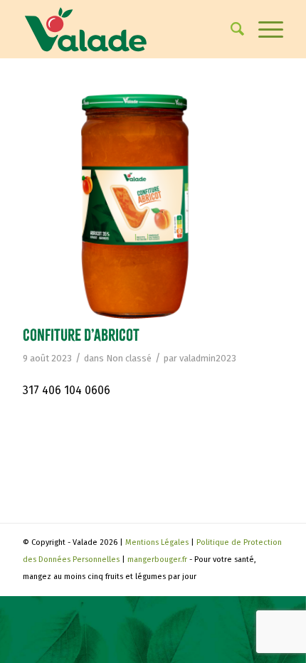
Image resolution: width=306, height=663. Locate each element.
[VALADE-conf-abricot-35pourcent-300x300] (135, 206)
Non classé (129, 358)
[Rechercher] (230, 29)
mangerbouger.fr (157, 559)
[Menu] (263, 29)
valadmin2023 (207, 358)
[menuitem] (230, 29)
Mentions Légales (157, 542)
